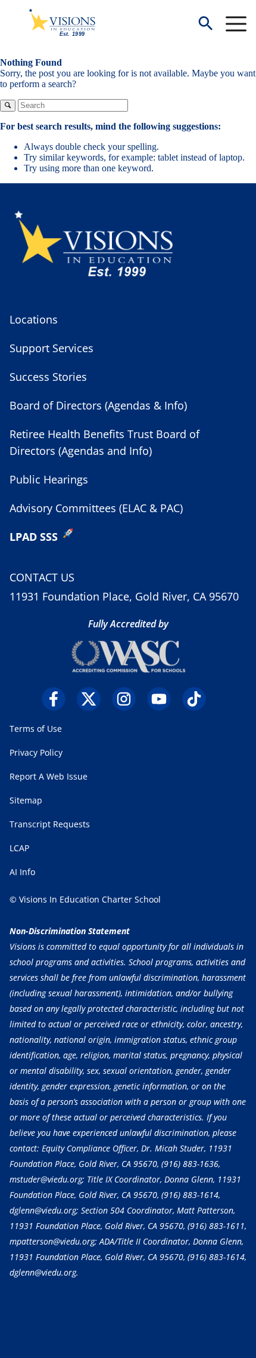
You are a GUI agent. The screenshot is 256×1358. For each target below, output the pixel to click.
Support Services (51, 348)
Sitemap (26, 800)
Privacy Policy (36, 752)
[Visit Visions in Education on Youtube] (163, 699)
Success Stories (48, 376)
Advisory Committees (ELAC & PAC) (96, 508)
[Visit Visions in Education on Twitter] (93, 699)
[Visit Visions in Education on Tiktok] (198, 699)
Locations (34, 319)
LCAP (19, 848)
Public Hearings (49, 479)
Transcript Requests (50, 824)
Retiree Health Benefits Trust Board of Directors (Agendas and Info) (104, 442)
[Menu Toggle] (236, 24)
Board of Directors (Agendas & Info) (98, 405)
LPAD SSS (34, 536)
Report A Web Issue (49, 776)
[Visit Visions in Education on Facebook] (58, 699)
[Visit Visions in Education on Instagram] (128, 699)
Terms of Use (36, 728)
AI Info (22, 871)
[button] (205, 24)
